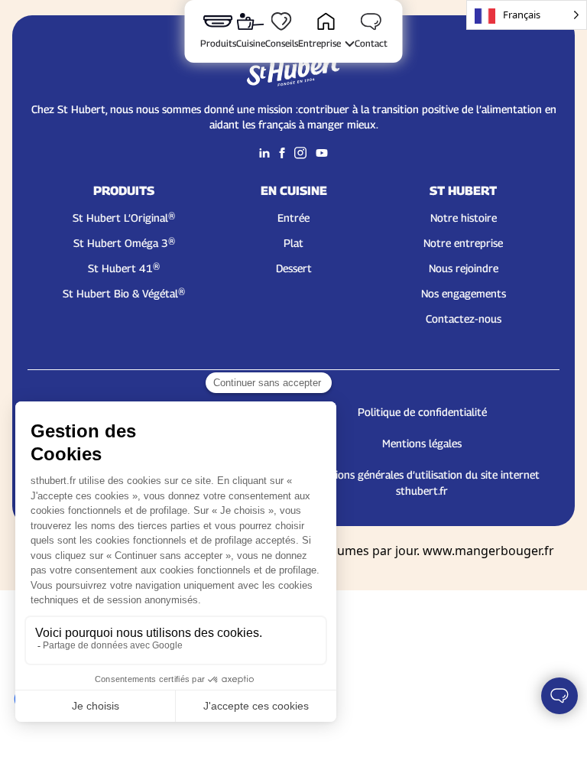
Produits (123, 191)
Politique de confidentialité (422, 411)
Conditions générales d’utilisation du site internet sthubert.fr (422, 482)
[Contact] (559, 695)
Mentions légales (422, 443)
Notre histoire (463, 217)
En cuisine (294, 191)
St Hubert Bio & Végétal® (124, 293)
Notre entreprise (463, 242)
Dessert (294, 268)
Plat (293, 242)
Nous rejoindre (463, 268)
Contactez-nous (463, 318)
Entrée (293, 217)
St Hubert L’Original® (124, 217)
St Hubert (463, 191)
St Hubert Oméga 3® (124, 242)
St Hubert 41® (124, 268)
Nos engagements (463, 293)
